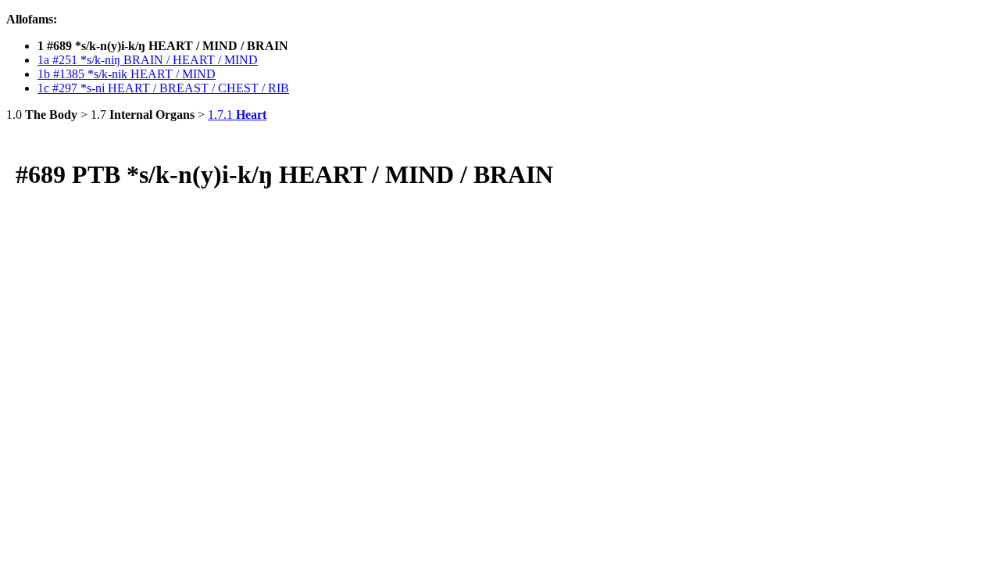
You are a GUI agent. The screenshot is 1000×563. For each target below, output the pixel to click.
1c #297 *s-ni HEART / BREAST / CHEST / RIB (163, 88)
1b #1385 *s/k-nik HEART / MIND (127, 74)
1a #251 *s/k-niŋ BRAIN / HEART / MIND (148, 59)
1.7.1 (237, 114)
